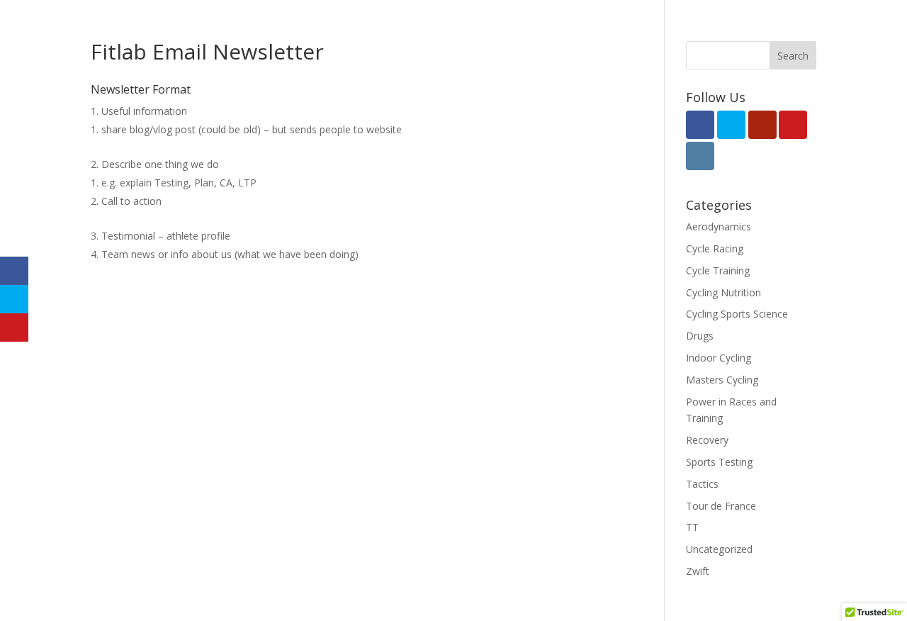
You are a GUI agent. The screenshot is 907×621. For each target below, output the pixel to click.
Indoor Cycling (718, 357)
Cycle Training (718, 270)
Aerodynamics (718, 226)
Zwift (697, 571)
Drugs (700, 335)
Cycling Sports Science (737, 313)
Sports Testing (719, 462)
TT (692, 527)
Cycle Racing (714, 248)
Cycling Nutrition (723, 292)
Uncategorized (719, 549)
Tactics (702, 484)
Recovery (707, 440)
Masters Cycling (722, 379)
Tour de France (721, 506)
